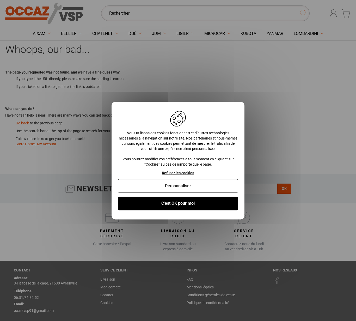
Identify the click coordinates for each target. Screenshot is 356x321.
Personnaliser (178, 186)
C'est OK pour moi (178, 203)
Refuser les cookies (178, 173)
